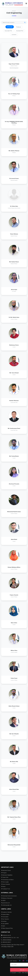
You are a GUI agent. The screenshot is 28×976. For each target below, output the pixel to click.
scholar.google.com (7, 905)
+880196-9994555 (6, 939)
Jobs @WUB (5, 923)
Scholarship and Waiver (8, 879)
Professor (18, 27)
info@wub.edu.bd (6, 935)
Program (4, 872)
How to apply (5, 882)
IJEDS (3, 900)
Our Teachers (5, 919)
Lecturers (14, 34)
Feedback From (6, 888)
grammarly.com (6, 902)
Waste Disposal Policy (7, 928)
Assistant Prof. (19, 30)
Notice (3, 886)
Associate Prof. (8, 30)
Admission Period (6, 870)
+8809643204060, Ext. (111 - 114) (10, 937)
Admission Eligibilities (7, 875)
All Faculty (9, 26)
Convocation (5, 916)
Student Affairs (5, 914)
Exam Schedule (6, 884)
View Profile (14, 53)
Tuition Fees (5, 877)
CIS (17, 972)
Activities (4, 921)
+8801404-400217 (6, 942)
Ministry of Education (7, 898)
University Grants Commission (9, 895)
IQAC (3, 926)
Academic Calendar (7, 912)
